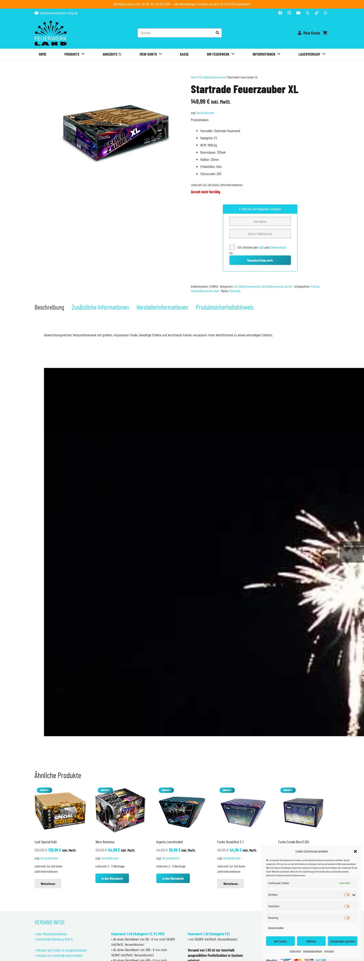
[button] (355, 851)
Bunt (216, 291)
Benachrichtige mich (260, 260)
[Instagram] (289, 13)
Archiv (288, 286)
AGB (261, 247)
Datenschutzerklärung (312, 950)
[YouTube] (298, 13)
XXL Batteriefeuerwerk (212, 77)
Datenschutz (278, 247)
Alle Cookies (280, 941)
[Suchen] (217, 32)
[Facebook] (280, 13)
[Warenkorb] (324, 33)
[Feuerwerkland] (51, 33)
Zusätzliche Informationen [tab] (100, 307)
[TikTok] (316, 13)
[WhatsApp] (325, 13)
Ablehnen (311, 941)
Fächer (315, 286)
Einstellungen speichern (342, 941)
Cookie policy (295, 950)
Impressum (329, 950)
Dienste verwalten (276, 927)
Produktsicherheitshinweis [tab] (224, 307)
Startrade (235, 291)
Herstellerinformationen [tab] (162, 307)
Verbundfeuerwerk (273, 286)
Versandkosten (205, 113)
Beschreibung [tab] (49, 307)
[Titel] (307, 13)
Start (194, 77)
